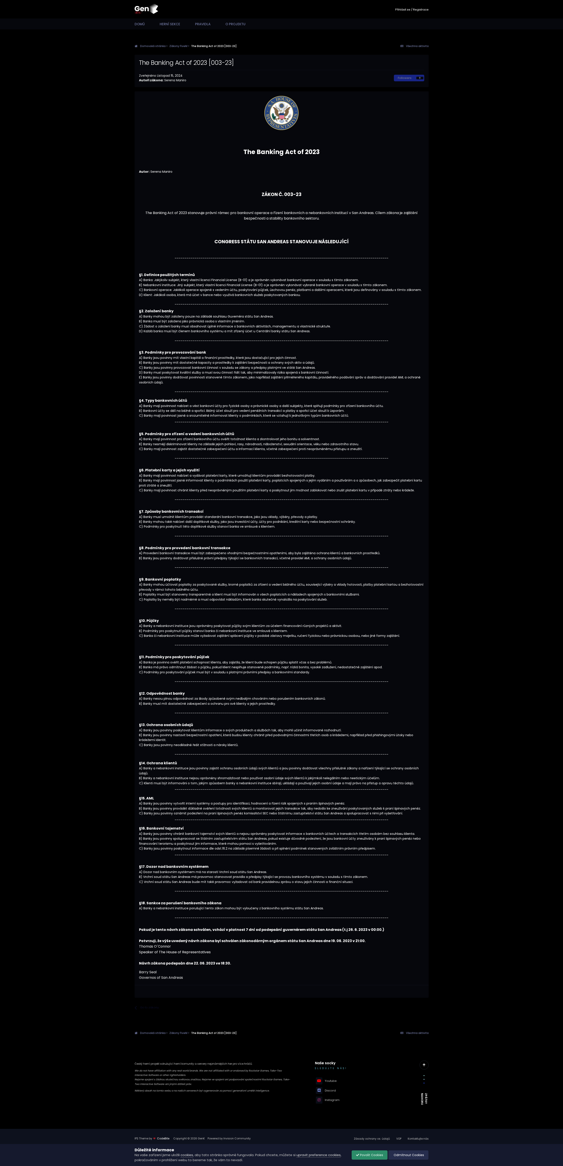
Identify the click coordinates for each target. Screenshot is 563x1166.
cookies (187, 1155)
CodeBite (163, 1138)
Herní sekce (170, 24)
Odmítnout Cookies (408, 1155)
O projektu (235, 24)
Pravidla (202, 24)
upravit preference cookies (318, 1155)
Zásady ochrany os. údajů (372, 1139)
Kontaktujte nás (418, 1139)
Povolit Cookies (371, 1155)
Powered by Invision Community (229, 1138)
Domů (140, 24)
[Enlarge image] (281, 113)
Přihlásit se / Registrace (412, 9)
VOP (398, 1139)
